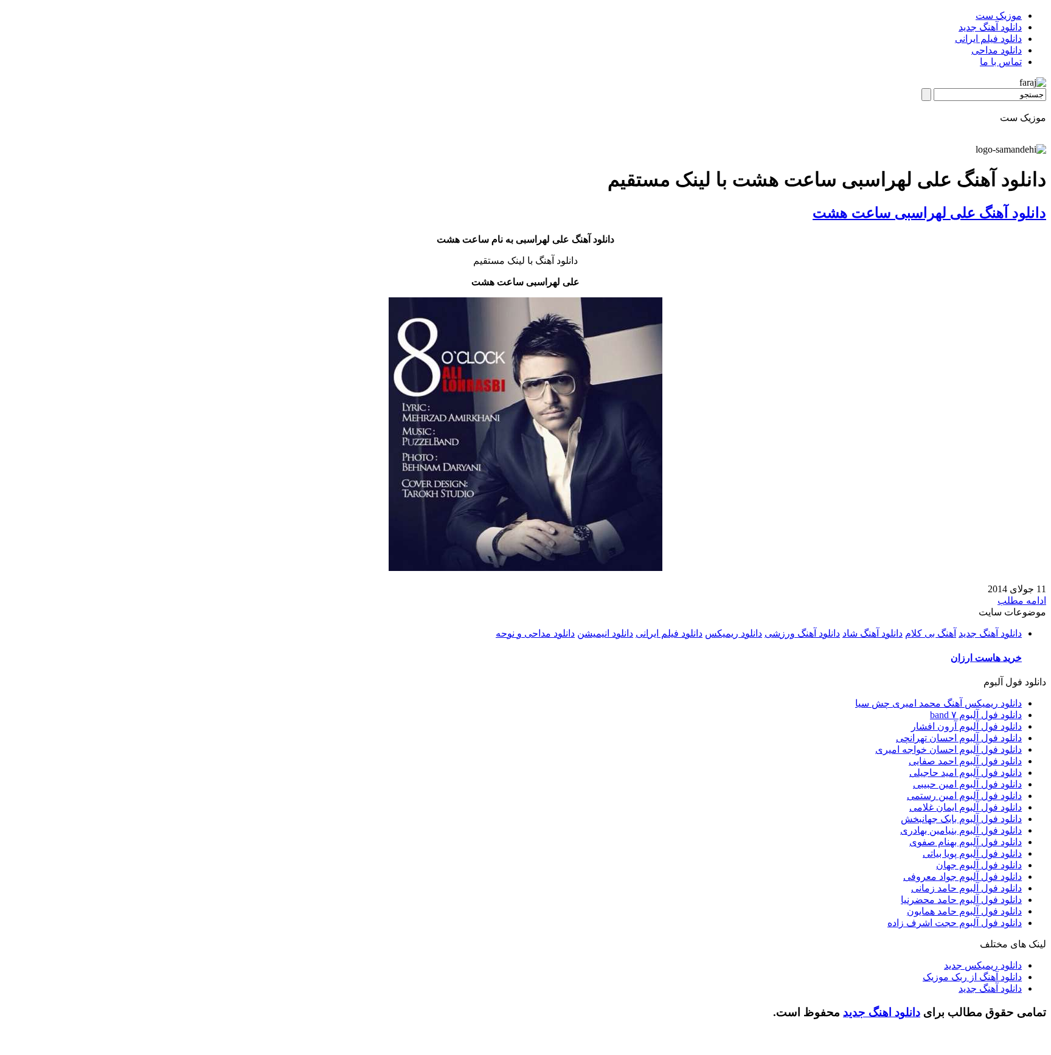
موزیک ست (999, 15)
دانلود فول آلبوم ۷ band (976, 715)
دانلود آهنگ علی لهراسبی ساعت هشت (929, 213)
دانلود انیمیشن (605, 633)
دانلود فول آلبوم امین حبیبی (967, 784)
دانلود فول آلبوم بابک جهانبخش (961, 819)
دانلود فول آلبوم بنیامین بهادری (961, 830)
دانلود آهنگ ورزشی (802, 633)
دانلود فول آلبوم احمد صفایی (965, 761)
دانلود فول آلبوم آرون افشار (966, 726)
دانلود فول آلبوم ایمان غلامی (965, 807)
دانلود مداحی (996, 50)
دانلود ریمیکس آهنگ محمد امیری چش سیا (938, 703)
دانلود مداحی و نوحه (535, 633)
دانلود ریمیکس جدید (983, 965)
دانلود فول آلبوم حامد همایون (964, 911)
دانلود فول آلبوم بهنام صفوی (965, 842)
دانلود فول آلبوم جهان (979, 865)
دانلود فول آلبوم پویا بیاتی (972, 853)
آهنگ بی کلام (930, 633)
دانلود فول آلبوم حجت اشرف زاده (954, 923)
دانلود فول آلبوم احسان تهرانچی (959, 738)
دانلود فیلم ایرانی (988, 38)
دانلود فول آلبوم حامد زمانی (966, 888)
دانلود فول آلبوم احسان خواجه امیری (948, 749)
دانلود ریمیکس (733, 633)
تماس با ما (1001, 62)
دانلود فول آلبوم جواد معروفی (962, 876)
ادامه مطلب (1021, 600)
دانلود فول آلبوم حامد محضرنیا (961, 899)
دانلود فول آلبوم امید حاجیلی (965, 772)
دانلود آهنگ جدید (990, 27)
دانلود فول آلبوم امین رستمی (964, 795)
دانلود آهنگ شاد (872, 633)
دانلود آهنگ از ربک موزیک (972, 977)
